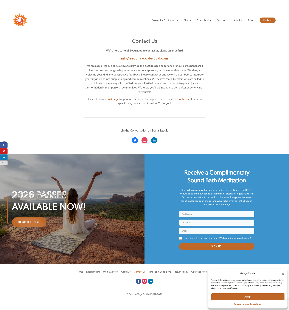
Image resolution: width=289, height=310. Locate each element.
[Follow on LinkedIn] (150, 281)
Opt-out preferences (241, 304)
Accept (247, 297)
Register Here (29, 222)
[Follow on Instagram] (144, 281)
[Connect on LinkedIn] (154, 140)
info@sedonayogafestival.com (144, 58)
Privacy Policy (255, 304)
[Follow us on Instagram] (144, 140)
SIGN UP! (216, 246)
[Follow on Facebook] (138, 281)
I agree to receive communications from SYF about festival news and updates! (218, 238)
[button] (282, 273)
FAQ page (113, 99)
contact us (184, 99)
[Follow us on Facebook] (135, 140)
